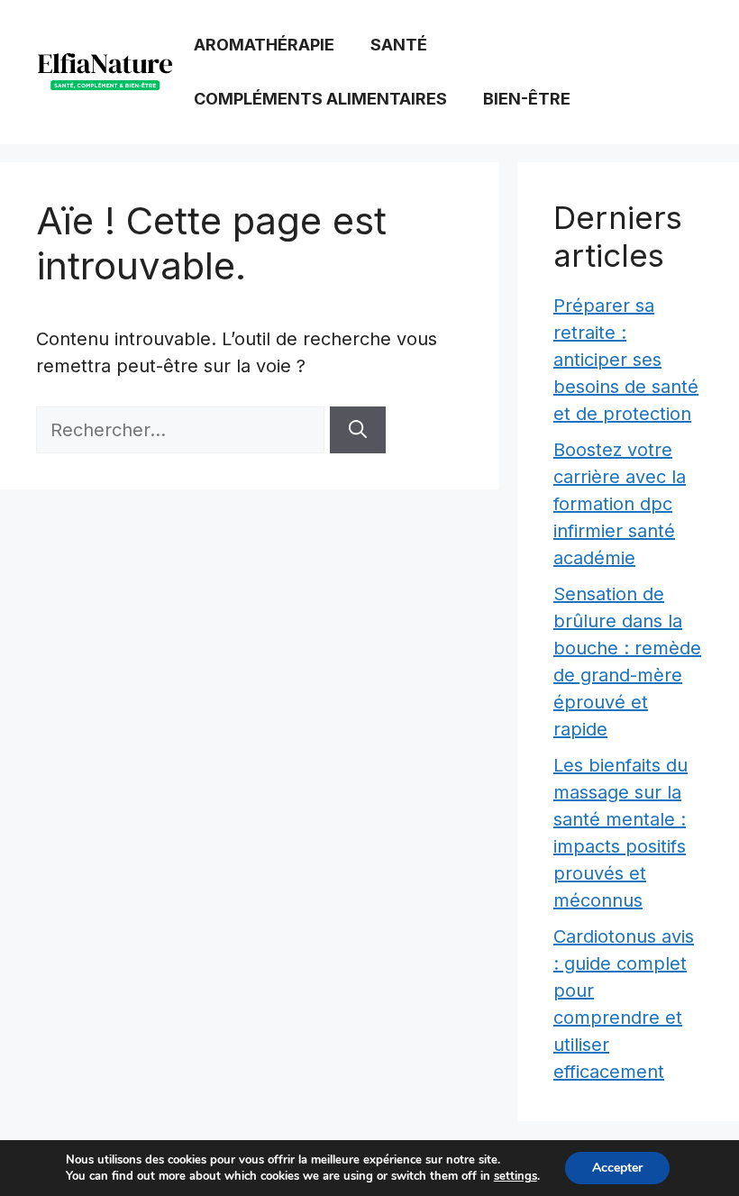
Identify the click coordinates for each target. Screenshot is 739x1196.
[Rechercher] (358, 429)
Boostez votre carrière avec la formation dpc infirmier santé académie (619, 504)
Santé (398, 44)
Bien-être (526, 98)
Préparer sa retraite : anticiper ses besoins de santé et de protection (625, 360)
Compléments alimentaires (320, 98)
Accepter (617, 1167)
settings (515, 1176)
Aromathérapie (264, 44)
